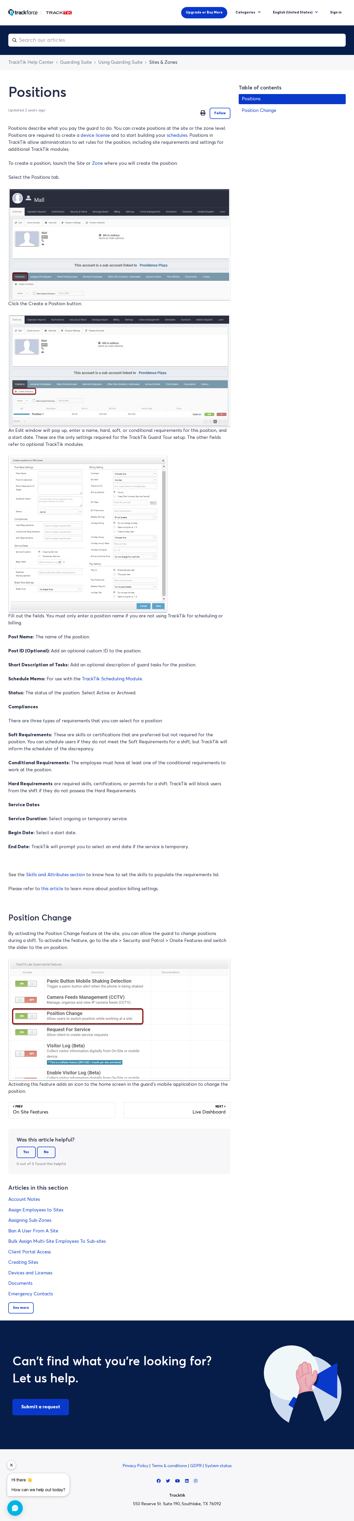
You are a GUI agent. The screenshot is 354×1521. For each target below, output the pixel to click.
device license (95, 135)
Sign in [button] (336, 12)
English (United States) (293, 12)
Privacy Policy (136, 1466)
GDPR (196, 1466)
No (46, 1152)
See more (21, 1308)
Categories (246, 12)
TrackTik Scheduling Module (112, 679)
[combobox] (177, 40)
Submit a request (40, 1407)
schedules (177, 135)
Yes (26, 1152)
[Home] (40, 12)
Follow (220, 113)
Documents (20, 1283)
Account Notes (24, 1199)
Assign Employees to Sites (35, 1210)
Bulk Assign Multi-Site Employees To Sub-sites (57, 1241)
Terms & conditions (170, 1466)
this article (52, 889)
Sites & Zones (163, 62)
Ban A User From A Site (33, 1231)
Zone (97, 163)
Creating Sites (23, 1262)
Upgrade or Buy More (204, 12)
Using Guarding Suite (120, 62)
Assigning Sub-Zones (29, 1220)
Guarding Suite (76, 62)
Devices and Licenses (30, 1273)
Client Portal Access (29, 1252)
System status (218, 1466)
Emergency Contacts (30, 1294)
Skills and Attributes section (55, 875)
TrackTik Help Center (31, 62)
